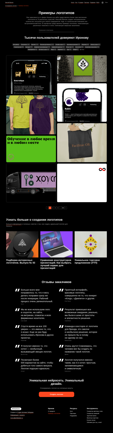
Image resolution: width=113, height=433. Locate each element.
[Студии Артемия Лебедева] (21, 408)
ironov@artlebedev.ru (16, 418)
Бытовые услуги (43, 49)
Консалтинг (78, 47)
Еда (68, 49)
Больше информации (14, 224)
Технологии (24, 44)
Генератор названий (93, 413)
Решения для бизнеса (45, 44)
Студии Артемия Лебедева (25, 412)
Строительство (17, 47)
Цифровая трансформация (41, 47)
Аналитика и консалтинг (91, 47)
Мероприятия (31, 49)
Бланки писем (91, 420)
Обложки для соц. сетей (94, 422)
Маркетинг (60, 49)
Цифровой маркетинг (57, 47)
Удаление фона (91, 415)
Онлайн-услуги (59, 44)
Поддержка (73, 415)
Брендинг (28, 47)
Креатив (33, 44)
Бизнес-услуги (94, 44)
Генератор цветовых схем (95, 411)
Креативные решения (72, 44)
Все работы (16, 44)
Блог (71, 411)
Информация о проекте (17, 415)
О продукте (51, 411)
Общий (75, 49)
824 (63, 207)
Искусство (68, 47)
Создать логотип (56, 394)
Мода (52, 49)
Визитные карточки (92, 418)
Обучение (84, 44)
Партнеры (73, 413)
